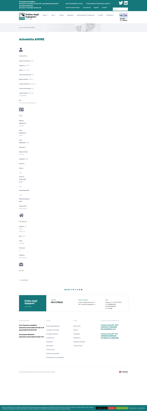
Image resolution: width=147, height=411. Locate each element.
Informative (109, 15)
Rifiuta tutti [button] (111, 408)
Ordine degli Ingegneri (53, 326)
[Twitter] (121, 3)
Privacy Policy (50, 349)
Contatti (104, 7)
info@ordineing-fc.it (89, 302)
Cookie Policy (141, 408)
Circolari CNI (87, 7)
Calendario (70, 15)
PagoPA (96, 7)
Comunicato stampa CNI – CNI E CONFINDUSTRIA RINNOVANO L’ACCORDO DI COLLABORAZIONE (110, 336)
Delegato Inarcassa (79, 341)
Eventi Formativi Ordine (73, 7)
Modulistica (77, 338)
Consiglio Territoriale (52, 330)
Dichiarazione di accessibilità (55, 357)
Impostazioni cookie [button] (101, 408)
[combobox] (120, 9)
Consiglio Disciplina (52, 334)
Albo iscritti (77, 326)
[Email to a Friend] (81, 289)
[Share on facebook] (71, 289)
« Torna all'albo (23, 280)
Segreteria (49, 341)
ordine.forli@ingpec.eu (88, 304)
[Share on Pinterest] (79, 289)
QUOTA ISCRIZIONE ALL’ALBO (74, 3)
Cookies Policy (78, 345)
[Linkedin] (126, 3)
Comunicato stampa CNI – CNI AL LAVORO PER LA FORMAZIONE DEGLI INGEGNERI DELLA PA (110, 327)
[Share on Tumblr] (77, 289)
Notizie (61, 15)
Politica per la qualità (52, 353)
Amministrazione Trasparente (86, 15)
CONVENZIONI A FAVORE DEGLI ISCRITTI (98, 3)
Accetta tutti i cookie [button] (122, 408)
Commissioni (50, 338)
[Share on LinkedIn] (75, 289)
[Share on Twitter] (73, 289)
